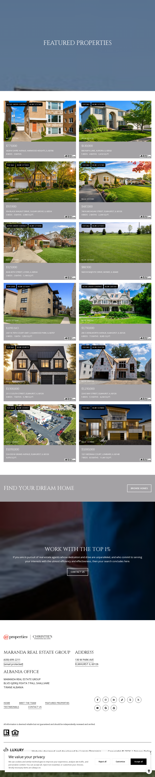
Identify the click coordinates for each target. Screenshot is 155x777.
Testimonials (11, 706)
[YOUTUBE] (97, 708)
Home (7, 702)
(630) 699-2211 (12, 659)
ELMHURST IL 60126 (86, 664)
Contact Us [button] (77, 571)
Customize (120, 761)
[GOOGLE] (106, 708)
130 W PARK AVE (84, 659)
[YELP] (130, 700)
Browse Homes (139, 488)
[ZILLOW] (114, 708)
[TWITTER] (138, 700)
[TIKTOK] (122, 700)
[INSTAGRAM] (106, 700)
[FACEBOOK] (97, 700)
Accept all (138, 761)
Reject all (102, 761)
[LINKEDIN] (114, 700)
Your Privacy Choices (77, 773)
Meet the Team (27, 702)
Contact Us (35, 707)
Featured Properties (57, 702)
